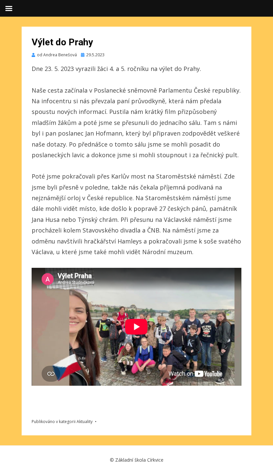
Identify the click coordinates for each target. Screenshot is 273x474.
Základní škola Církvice (139, 460)
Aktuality (85, 421)
